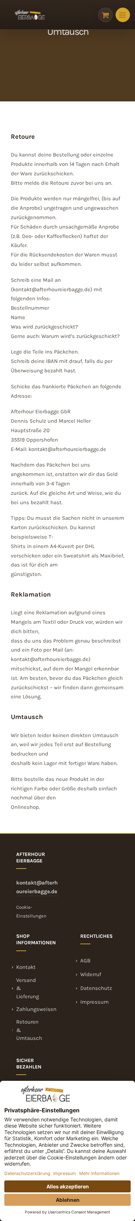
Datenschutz (96, 988)
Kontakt (26, 967)
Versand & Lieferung (27, 988)
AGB (85, 960)
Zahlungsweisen (36, 1009)
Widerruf (90, 974)
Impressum (94, 1002)
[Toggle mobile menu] (123, 15)
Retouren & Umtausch (29, 1030)
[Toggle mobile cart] (105, 15)
